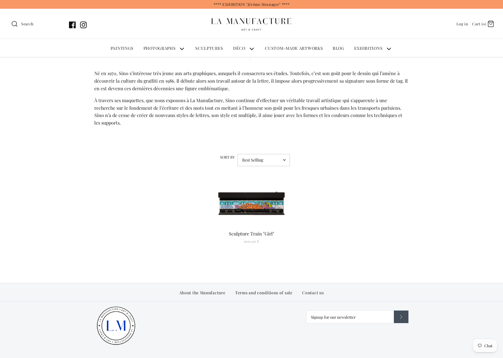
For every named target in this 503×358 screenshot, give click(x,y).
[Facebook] (72, 25)
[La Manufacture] (251, 12)
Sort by (227, 157)
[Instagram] (83, 25)
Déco (239, 48)
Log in (462, 23)
